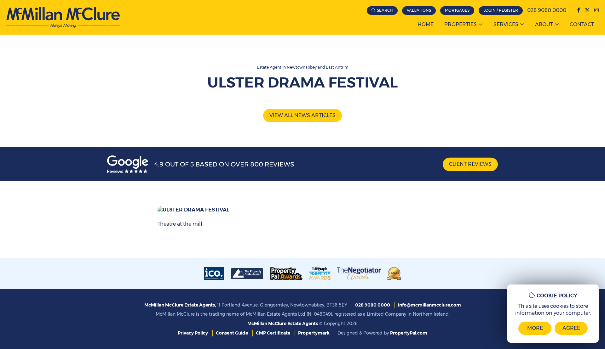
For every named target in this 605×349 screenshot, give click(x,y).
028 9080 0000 (546, 10)
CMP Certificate (273, 333)
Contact (582, 24)
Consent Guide (232, 333)
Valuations (419, 10)
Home (426, 24)
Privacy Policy (193, 333)
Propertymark (314, 333)
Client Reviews (470, 164)
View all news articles (302, 115)
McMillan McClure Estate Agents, (180, 305)
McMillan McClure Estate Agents (282, 323)
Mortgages (457, 10)
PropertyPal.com (408, 333)
